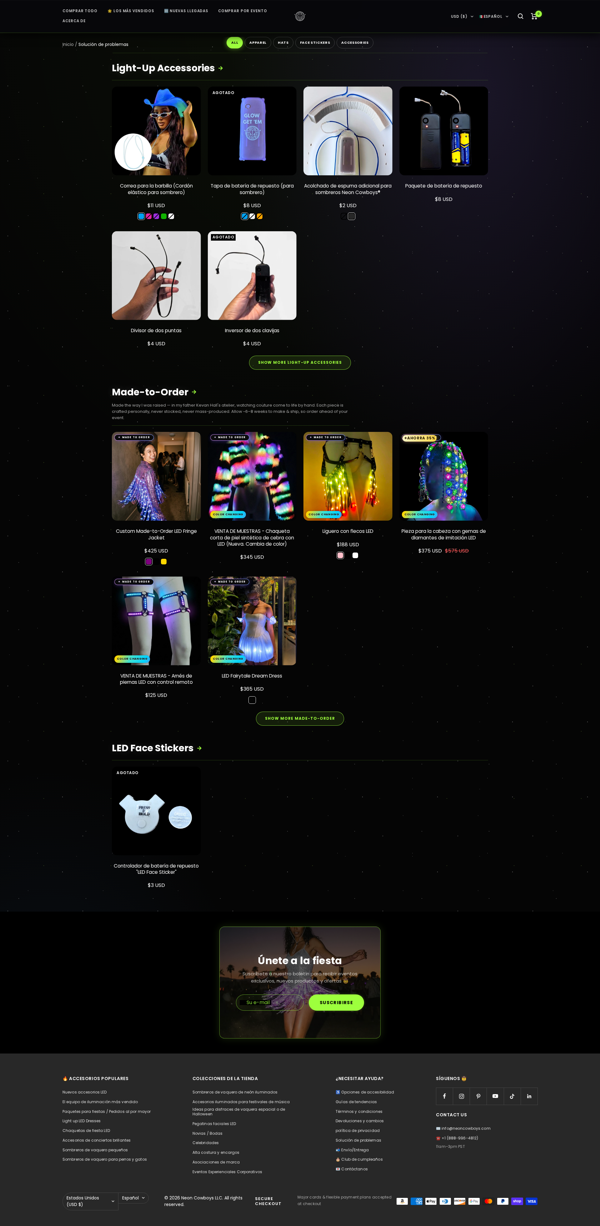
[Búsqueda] (520, 16)
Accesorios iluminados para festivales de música (241, 1101)
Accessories (354, 42)
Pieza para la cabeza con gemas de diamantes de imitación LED (444, 534)
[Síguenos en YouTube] (495, 1096)
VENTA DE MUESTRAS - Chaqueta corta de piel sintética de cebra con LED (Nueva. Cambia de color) (252, 537)
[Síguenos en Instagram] (461, 1096)
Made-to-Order (154, 392)
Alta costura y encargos (216, 1152)
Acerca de (74, 20)
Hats (283, 42)
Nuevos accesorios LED (84, 1092)
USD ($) (459, 16)
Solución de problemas (358, 1140)
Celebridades (205, 1142)
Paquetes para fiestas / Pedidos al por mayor (106, 1111)
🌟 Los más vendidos (131, 10)
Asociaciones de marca (216, 1162)
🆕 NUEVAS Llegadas (186, 10)
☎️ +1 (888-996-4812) (457, 1138)
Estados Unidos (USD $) (83, 1201)
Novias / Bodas (207, 1133)
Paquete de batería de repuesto (443, 186)
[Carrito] (534, 16)
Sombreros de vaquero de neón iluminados (235, 1092)
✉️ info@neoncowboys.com (463, 1128)
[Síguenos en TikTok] (512, 1096)
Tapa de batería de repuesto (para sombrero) (252, 189)
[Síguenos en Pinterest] (478, 1096)
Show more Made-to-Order (300, 718)
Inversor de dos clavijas (252, 331)
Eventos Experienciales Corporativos (227, 1171)
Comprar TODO (80, 10)
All (234, 42)
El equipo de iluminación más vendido (100, 1101)
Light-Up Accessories (167, 68)
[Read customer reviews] (156, 199)
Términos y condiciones (359, 1111)
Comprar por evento (242, 10)
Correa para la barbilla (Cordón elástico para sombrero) (156, 189)
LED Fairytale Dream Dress (252, 676)
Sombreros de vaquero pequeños (95, 1150)
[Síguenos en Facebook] (444, 1096)
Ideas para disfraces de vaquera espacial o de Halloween (238, 1112)
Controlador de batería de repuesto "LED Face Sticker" (156, 869)
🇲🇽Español (490, 16)
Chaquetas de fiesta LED (86, 1130)
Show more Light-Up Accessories (300, 362)
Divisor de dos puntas (156, 331)
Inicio (68, 44)
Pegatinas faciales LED (214, 1123)
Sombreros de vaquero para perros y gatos (104, 1159)
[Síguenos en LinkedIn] (529, 1096)
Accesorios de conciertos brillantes (96, 1140)
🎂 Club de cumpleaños (359, 1159)
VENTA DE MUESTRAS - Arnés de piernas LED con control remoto (156, 679)
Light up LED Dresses (81, 1120)
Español (130, 1198)
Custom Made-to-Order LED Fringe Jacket (156, 534)
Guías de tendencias (356, 1101)
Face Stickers (315, 42)
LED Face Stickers (157, 748)
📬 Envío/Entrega (352, 1150)
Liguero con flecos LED (347, 531)
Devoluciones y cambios (360, 1120)
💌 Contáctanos (352, 1169)
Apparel (258, 42)
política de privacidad (358, 1130)
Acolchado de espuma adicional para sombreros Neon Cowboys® (348, 189)
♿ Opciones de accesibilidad (365, 1092)
